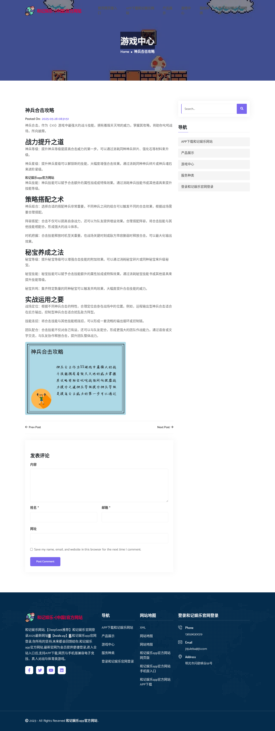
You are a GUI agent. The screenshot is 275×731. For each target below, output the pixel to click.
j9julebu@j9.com (196, 649)
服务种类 (204, 11)
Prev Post (34, 427)
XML (143, 627)
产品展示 (167, 11)
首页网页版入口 (107, 11)
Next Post (163, 427)
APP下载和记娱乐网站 (140, 11)
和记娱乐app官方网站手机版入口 (155, 669)
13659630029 (193, 634)
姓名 (34, 508)
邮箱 (106, 508)
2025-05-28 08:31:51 (55, 119)
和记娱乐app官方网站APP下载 (155, 682)
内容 (33, 464)
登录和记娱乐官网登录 (232, 11)
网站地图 (146, 636)
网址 (33, 529)
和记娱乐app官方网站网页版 (155, 655)
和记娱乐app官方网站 (81, 721)
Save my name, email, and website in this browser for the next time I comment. (87, 549)
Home (124, 52)
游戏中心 (186, 11)
